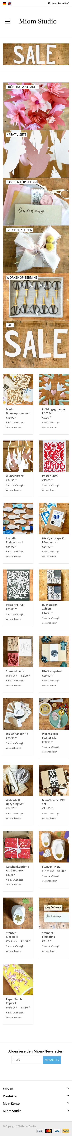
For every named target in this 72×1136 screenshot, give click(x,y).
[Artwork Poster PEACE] (18, 585)
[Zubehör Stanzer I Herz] (54, 846)
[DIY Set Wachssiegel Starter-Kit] (54, 714)
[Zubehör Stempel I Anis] (18, 651)
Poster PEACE (15, 605)
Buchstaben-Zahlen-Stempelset (50, 607)
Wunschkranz (15, 476)
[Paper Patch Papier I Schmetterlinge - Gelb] (18, 979)
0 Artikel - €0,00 (60, 3)
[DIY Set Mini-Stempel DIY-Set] (54, 780)
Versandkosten (13, 427)
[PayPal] (65, 1130)
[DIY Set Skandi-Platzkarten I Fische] (18, 518)
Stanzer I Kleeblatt (12, 935)
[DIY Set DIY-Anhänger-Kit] (18, 714)
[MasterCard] (48, 1130)
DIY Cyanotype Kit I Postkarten (54, 540)
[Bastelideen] (44, 22)
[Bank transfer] (39, 1130)
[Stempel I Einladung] (54, 913)
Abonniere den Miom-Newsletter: (36, 1051)
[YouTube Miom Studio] (39, 1072)
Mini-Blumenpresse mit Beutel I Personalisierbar (18, 411)
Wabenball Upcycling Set (15, 802)
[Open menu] (7, 21)
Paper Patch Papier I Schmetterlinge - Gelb (17, 1001)
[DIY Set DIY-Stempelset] (54, 651)
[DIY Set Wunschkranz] (18, 456)
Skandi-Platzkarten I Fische (14, 540)
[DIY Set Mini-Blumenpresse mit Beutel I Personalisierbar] (18, 389)
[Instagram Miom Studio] (46, 1072)
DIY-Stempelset (52, 671)
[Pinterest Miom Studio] (33, 1072)
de (4, 3)
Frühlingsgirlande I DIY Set (53, 411)
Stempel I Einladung (48, 935)
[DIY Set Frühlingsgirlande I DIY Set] (54, 389)
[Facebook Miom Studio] (26, 1072)
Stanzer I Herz (51, 866)
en (9, 3)
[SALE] (36, 54)
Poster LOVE (50, 476)
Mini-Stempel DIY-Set (53, 802)
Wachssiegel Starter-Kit (50, 735)
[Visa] (56, 1130)
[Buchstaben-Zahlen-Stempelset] (54, 585)
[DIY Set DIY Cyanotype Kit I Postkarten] (54, 518)
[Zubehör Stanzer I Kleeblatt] (18, 913)
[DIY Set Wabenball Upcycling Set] (18, 780)
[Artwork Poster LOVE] (54, 456)
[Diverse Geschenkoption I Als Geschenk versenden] (18, 846)
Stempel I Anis (15, 671)
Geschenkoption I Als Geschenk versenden (17, 868)
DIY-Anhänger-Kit (17, 734)
